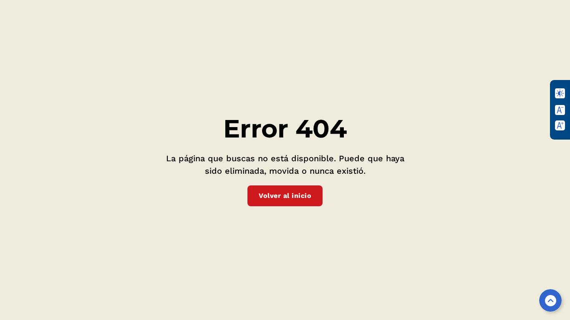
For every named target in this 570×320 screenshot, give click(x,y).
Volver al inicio (285, 196)
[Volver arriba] (550, 300)
